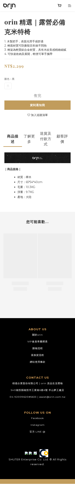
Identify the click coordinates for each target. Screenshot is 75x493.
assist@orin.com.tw (52, 396)
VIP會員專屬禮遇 (37, 341)
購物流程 (37, 348)
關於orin (37, 334)
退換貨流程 (37, 355)
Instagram (38, 424)
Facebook (37, 418)
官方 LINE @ (37, 431)
